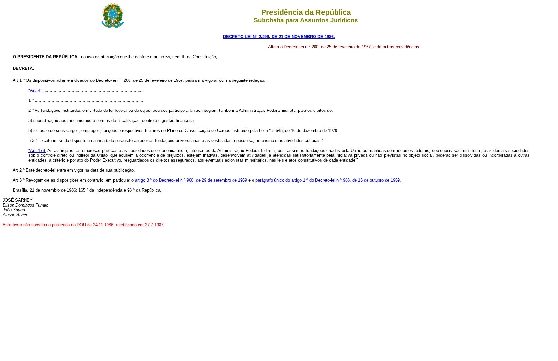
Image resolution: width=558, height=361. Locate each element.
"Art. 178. (37, 150)
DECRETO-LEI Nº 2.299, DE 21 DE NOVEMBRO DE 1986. (279, 36)
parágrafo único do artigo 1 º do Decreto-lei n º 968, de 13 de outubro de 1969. (328, 180)
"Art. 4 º (35, 90)
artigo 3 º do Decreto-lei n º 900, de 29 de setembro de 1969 (191, 180)
